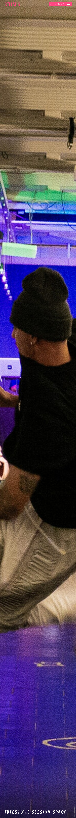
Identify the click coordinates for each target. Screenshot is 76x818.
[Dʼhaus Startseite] (12, 4)
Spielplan (59, 4)
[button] (51, 4)
